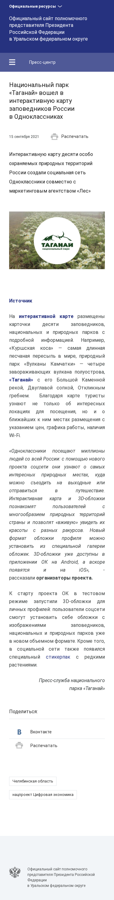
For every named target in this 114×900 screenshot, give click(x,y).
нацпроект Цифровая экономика (43, 794)
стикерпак (58, 657)
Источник (20, 301)
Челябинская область (32, 781)
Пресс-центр (42, 62)
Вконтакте (41, 731)
